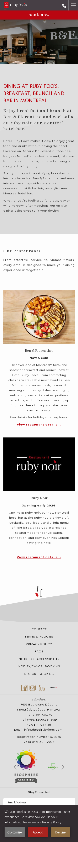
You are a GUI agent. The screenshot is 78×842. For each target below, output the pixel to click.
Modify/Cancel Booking (39, 666)
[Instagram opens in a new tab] (33, 687)
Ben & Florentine (39, 350)
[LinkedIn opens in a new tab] (42, 687)
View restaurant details (37, 424)
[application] (39, 823)
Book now (39, 15)
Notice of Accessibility (39, 659)
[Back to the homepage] (15, 5)
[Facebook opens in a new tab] (24, 687)
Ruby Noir (39, 498)
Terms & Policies (39, 636)
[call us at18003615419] (64, 5)
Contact (39, 629)
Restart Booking (39, 673)
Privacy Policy (39, 644)
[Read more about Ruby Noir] (39, 464)
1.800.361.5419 (46, 719)
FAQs (39, 651)
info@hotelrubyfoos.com (43, 729)
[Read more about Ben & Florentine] (39, 317)
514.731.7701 (44, 714)
